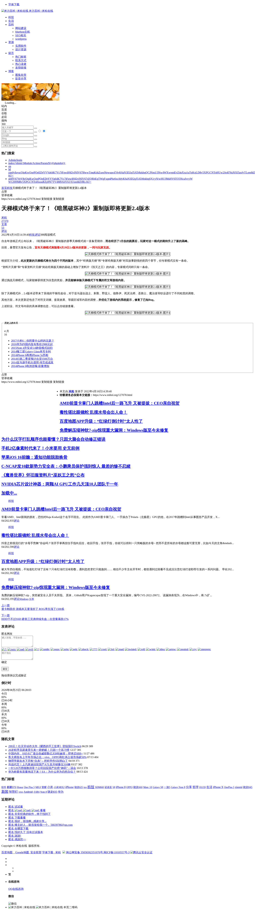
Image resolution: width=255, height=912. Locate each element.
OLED (202, 787)
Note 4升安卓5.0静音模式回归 (32, 347)
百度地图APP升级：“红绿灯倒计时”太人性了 (101, 421)
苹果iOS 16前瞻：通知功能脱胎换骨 (34, 457)
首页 (4, 187)
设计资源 (20, 49)
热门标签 (20, 56)
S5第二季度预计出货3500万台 (32, 358)
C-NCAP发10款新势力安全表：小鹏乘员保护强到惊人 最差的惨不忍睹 (66, 466)
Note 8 (43, 792)
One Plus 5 (29, 787)
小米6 (36, 791)
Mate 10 (147, 787)
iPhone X (218, 787)
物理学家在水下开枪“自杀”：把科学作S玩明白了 (38, 760)
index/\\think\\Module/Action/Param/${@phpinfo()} (36, 163)
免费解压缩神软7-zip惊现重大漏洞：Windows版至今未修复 (114, 430)
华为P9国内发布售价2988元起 (32, 344)
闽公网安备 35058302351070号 (85, 852)
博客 (11, 71)
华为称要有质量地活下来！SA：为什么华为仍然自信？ (42, 771)
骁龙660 (138, 787)
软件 (3, 787)
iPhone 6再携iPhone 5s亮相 (29, 355)
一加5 (167, 787)
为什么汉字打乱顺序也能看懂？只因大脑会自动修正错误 (53, 439)
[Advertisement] (30, 408)
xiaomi (238, 787)
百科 (11, 24)
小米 (50, 787)
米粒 (71, 391)
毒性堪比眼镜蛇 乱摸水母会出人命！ (93, 412)
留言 (11, 53)
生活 (11, 20)
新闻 (4, 791)
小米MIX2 (59, 787)
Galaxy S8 (158, 787)
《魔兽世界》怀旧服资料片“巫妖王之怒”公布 (43, 475)
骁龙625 (78, 787)
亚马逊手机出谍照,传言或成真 (32, 362)
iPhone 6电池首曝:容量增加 (30, 366)
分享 (31, 599)
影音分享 (20, 78)
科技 (11, 17)
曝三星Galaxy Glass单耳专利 (31, 351)
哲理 (195, 787)
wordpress (21, 38)
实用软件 (20, 45)
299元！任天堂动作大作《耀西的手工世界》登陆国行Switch (44, 746)
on (9, 166)
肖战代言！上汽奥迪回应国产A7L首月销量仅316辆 (39, 764)
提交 (5, 669)
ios (85, 787)
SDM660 (99, 787)
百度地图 (6, 852)
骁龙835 (52, 791)
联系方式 (20, 60)
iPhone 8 (121, 787)
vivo (21, 791)
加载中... (9, 493)
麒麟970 (11, 787)
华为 (60, 791)
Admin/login (15, 160)
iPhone (69, 787)
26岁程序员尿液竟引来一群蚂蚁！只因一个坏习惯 (38, 749)
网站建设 (20, 28)
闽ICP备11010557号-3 (117, 852)
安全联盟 (35, 852)
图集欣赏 (20, 74)
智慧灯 (13, 791)
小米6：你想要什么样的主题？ (32, 340)
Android (28, 791)
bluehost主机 (22, 31)
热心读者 (20, 63)
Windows (23, 599)
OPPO (129, 787)
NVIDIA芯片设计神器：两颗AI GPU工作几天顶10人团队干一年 (59, 484)
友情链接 (20, 67)
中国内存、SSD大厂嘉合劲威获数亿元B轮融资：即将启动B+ (45, 753)
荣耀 (44, 787)
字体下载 (13, 4)
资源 (11, 42)
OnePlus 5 (229, 787)
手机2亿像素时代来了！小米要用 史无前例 (40, 448)
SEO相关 (20, 35)
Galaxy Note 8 (178, 787)
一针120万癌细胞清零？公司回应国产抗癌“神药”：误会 (42, 768)
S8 (114, 787)
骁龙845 (247, 787)
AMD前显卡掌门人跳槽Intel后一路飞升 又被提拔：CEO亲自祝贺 (120, 403)
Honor (20, 787)
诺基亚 (108, 787)
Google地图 (22, 852)
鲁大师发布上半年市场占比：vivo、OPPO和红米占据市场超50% (47, 757)
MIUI (38, 787)
